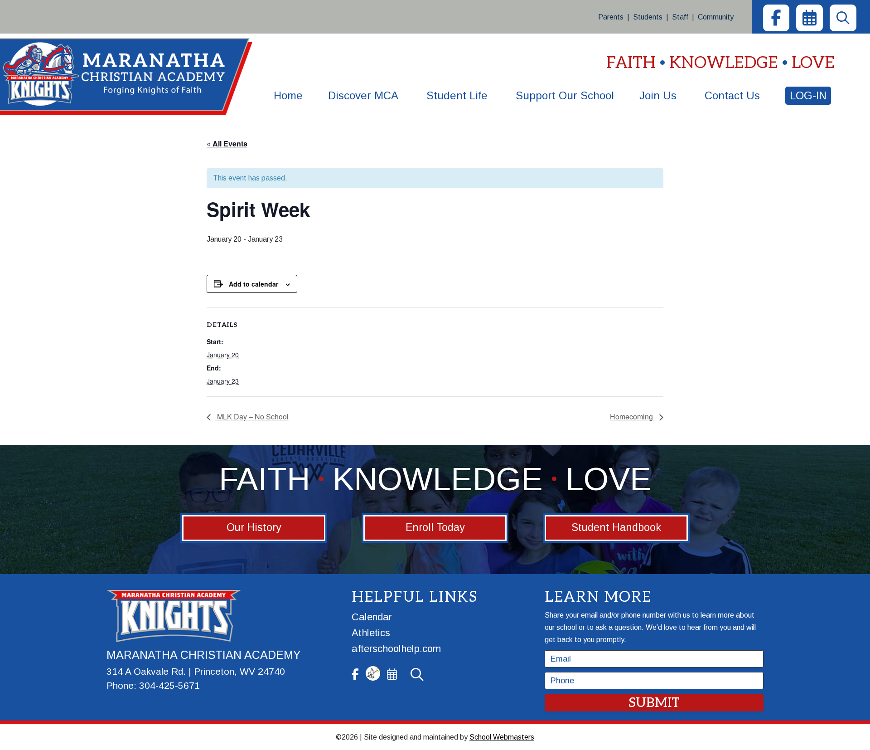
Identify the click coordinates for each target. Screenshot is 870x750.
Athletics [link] (371, 632)
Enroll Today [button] (435, 527)
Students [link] (647, 17)
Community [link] (716, 17)
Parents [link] (611, 17)
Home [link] (288, 95)
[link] (776, 18)
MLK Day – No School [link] (252, 416)
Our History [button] (254, 527)
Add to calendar (253, 283)
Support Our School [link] (565, 95)
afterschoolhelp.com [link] (396, 648)
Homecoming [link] (632, 416)
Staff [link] (680, 17)
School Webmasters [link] (501, 737)
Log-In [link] (808, 95)
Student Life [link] (457, 95)
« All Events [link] (227, 143)
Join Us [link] (658, 95)
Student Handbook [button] (616, 527)
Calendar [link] (372, 617)
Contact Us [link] (732, 95)
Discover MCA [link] (363, 95)
